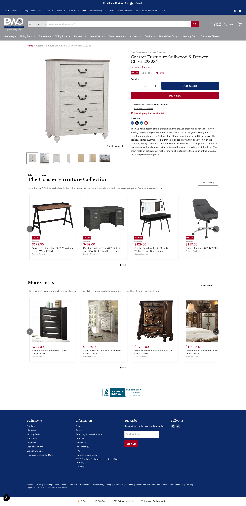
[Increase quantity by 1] (155, 86)
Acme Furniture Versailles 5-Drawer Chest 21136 (102, 352)
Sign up (131, 443)
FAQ (84, 11)
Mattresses (32, 430)
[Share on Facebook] (132, 123)
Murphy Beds (33, 434)
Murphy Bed (189, 36)
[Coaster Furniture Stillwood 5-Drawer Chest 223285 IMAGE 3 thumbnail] (56, 158)
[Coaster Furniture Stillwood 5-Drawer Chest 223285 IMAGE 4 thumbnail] (68, 158)
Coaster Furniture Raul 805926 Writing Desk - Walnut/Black (52, 250)
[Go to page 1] (120, 265)
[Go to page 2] (123, 265)
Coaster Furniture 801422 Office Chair (205, 248)
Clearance (31, 442)
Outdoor (149, 36)
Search (6, 11)
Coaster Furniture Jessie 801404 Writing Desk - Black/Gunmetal (151, 250)
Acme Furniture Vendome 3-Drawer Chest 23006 (204, 352)
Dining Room (62, 36)
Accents (134, 36)
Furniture (31, 426)
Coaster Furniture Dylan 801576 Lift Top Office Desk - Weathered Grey (102, 250)
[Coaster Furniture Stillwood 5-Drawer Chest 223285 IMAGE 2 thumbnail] (44, 158)
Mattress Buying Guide (98, 11)
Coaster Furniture (143, 67)
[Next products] (216, 229)
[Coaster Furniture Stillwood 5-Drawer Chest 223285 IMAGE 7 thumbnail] (104, 158)
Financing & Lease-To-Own (31, 11)
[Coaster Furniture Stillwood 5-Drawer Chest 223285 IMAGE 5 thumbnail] (80, 158)
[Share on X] (137, 123)
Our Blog (164, 11)
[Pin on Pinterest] (146, 123)
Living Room (27, 36)
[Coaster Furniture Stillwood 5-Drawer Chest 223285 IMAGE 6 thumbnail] (92, 158)
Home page (10, 36)
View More (206, 182)
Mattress (79, 36)
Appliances (32, 438)
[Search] (195, 24)
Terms (14, 11)
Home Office (96, 36)
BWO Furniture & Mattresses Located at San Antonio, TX (133, 11)
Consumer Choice (209, 36)
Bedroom (44, 36)
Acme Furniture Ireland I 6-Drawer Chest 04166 (49, 352)
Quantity (135, 79)
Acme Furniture (38, 356)
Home (30, 45)
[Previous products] (30, 229)
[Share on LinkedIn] (141, 123)
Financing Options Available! (148, 113)
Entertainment (117, 36)
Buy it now (175, 95)
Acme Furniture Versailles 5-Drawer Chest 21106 (153, 352)
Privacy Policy (73, 11)
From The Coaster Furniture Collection (148, 52)
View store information (143, 109)
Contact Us (60, 11)
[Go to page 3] (125, 265)
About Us (49, 11)
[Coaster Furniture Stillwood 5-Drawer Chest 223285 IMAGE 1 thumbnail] (32, 158)
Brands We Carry (168, 36)
